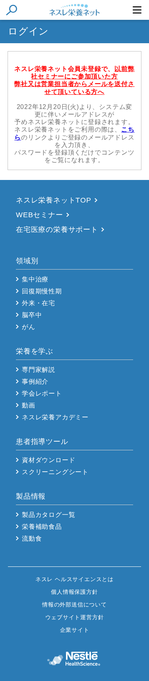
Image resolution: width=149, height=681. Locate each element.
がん (28, 326)
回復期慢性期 (42, 291)
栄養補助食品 (42, 526)
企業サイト (74, 630)
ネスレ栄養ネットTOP (53, 200)
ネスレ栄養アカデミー (55, 417)
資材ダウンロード (48, 460)
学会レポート (42, 393)
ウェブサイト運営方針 (74, 617)
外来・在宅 (38, 303)
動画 (28, 405)
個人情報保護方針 (74, 592)
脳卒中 (32, 315)
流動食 (32, 538)
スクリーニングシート (55, 472)
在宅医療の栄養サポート (57, 229)
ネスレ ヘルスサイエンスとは (74, 579)
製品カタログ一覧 (48, 514)
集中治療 (35, 279)
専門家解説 (38, 369)
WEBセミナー (39, 215)
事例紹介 (35, 381)
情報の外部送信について (74, 604)
